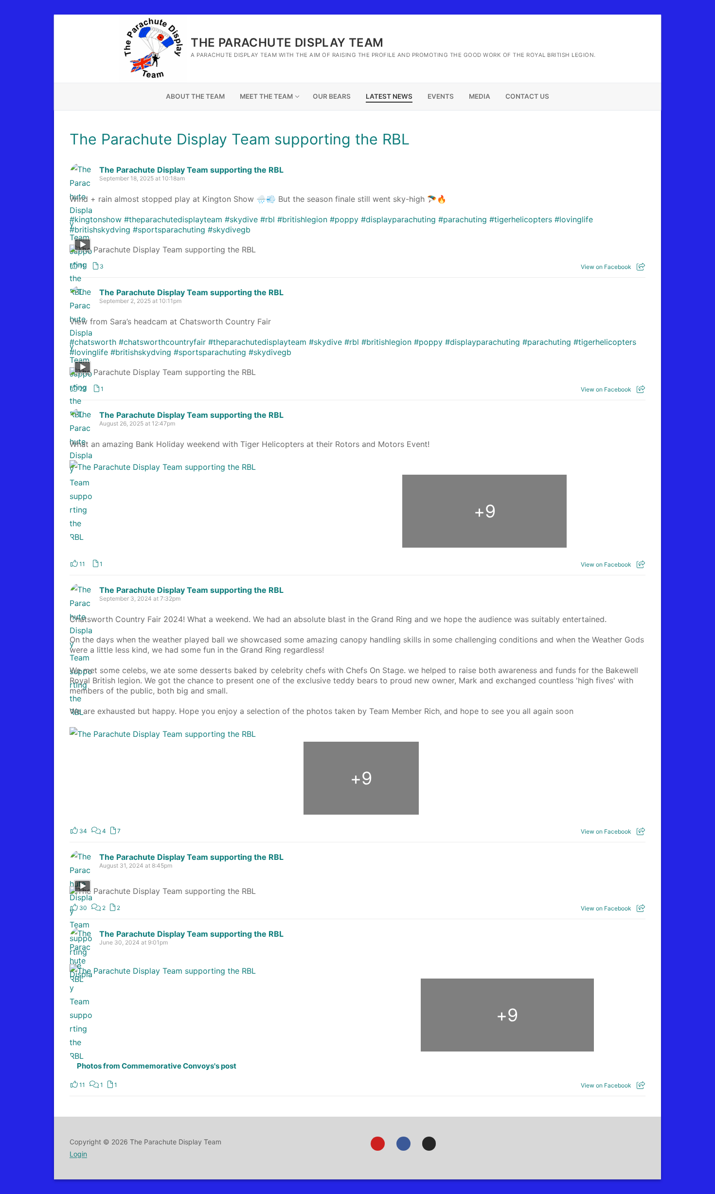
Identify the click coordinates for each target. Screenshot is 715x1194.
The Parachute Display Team (287, 43)
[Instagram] (429, 1144)
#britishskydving (100, 229)
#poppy (344, 219)
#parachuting (462, 219)
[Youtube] (378, 1144)
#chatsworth (93, 342)
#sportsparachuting (169, 229)
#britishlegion (302, 219)
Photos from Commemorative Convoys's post (156, 1066)
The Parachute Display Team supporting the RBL (240, 139)
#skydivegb (229, 229)
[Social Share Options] (640, 266)
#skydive (241, 219)
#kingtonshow (96, 219)
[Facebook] (403, 1144)
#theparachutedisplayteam (173, 219)
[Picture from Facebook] (153, 511)
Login (78, 1154)
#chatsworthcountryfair (162, 342)
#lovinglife (573, 219)
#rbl (267, 219)
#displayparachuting (398, 219)
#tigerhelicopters (520, 219)
